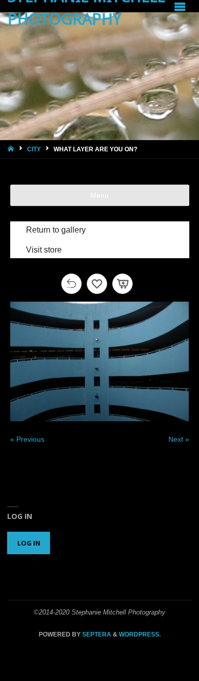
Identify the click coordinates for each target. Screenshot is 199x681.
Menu (99, 195)
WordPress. (140, 634)
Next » (178, 439)
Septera (96, 634)
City (34, 149)
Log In (28, 543)
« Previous (27, 439)
